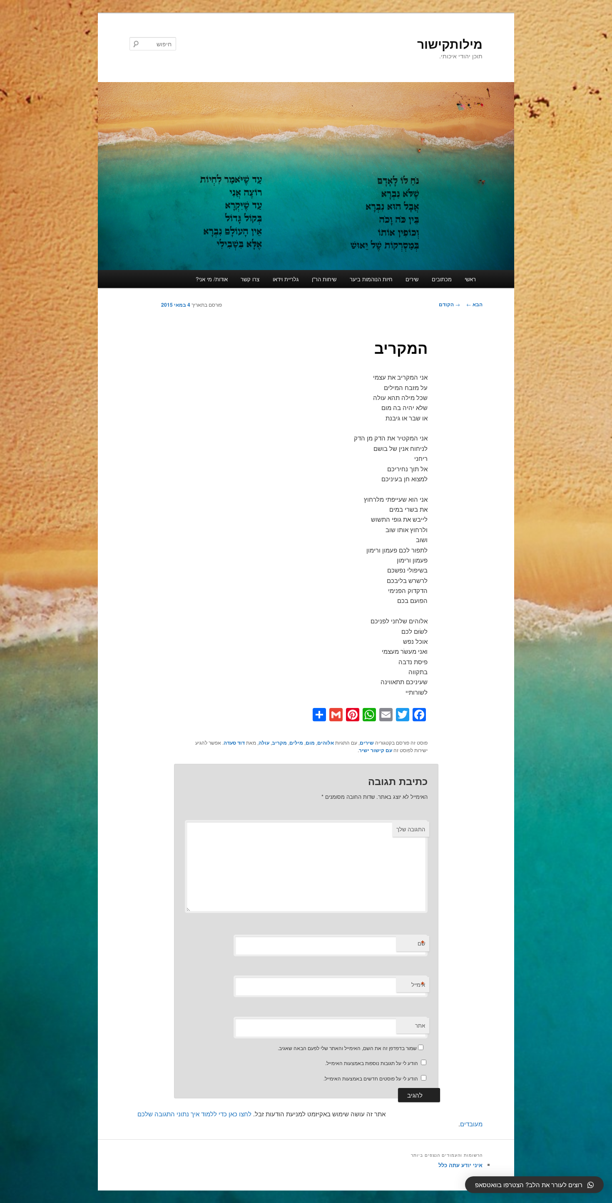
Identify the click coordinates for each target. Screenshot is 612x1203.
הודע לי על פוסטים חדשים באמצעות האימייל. (370, 1078)
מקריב (279, 742)
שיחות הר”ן (324, 279)
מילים (296, 742)
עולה (264, 742)
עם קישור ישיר (375, 750)
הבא (474, 304)
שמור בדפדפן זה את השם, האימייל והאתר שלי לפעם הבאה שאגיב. (347, 1047)
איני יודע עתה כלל (460, 1165)
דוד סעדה (234, 742)
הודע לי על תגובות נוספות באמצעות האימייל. (371, 1062)
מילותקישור (450, 44)
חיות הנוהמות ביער (371, 279)
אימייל (418, 984)
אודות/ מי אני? (212, 279)
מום (310, 742)
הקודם (449, 304)
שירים (412, 279)
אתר (420, 1025)
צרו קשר (250, 279)
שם (421, 943)
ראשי (470, 279)
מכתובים (442, 279)
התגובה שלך (410, 829)
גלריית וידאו (286, 279)
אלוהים (325, 742)
